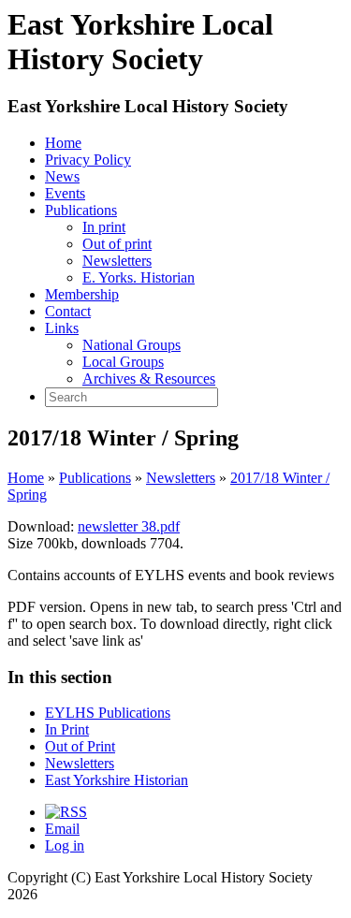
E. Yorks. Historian (138, 277)
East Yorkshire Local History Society (147, 106)
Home (63, 143)
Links (62, 328)
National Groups (131, 345)
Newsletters (117, 261)
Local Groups (123, 362)
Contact (68, 311)
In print (103, 227)
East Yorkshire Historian (116, 780)
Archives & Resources (148, 378)
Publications (81, 210)
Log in (64, 845)
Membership (82, 294)
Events (65, 193)
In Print (67, 729)
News (62, 176)
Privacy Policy (88, 160)
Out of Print (80, 746)
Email (62, 829)
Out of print (117, 244)
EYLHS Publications (107, 713)
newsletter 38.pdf (129, 526)
